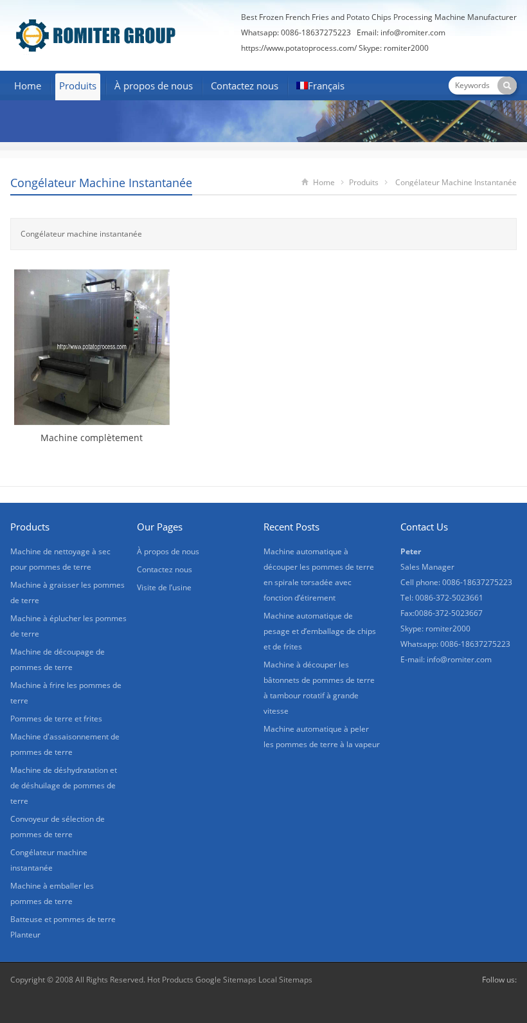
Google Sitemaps (225, 979)
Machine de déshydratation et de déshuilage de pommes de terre (63, 785)
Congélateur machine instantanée (101, 182)
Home (27, 85)
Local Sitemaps (285, 979)
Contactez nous (244, 85)
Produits (77, 85)
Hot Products (170, 979)
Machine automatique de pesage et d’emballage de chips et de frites (320, 631)
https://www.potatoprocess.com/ (299, 47)
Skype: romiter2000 (394, 47)
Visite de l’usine (164, 587)
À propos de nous (153, 85)
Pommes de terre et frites (56, 718)
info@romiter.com (412, 32)
